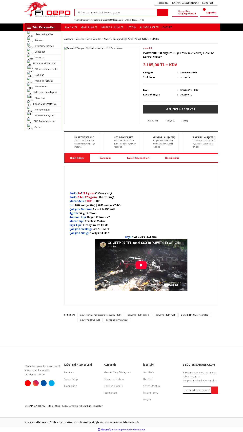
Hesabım (69, 372)
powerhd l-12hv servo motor (194, 315)
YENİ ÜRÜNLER (89, 27)
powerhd (147, 48)
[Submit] (214, 390)
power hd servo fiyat (90, 319)
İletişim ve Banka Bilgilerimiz (185, 3)
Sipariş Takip (71, 379)
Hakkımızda (163, 3)
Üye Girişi (148, 379)
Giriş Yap (183, 14)
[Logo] (46, 9)
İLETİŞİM (131, 27)
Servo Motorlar (188, 72)
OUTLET (167, 27)
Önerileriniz (172, 157)
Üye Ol (192, 14)
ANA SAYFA (71, 27)
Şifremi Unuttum (152, 385)
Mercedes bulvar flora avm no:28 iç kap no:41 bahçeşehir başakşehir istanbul (42, 370)
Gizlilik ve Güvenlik (113, 385)
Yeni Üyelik (148, 372)
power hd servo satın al (117, 319)
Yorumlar (105, 157)
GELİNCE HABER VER (180, 109)
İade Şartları (110, 392)
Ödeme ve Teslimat (114, 379)
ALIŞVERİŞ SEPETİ (149, 27)
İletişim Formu (150, 392)
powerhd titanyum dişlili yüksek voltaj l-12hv (100, 315)
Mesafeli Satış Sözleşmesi (117, 372)
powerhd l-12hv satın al (138, 315)
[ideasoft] (104, 429)
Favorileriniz (70, 385)
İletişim (147, 399)
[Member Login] (176, 12)
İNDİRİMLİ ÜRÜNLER (112, 27)
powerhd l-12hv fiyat (165, 315)
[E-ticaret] (121, 429)
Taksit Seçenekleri (138, 157)
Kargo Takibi (208, 3)
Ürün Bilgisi (77, 157)
